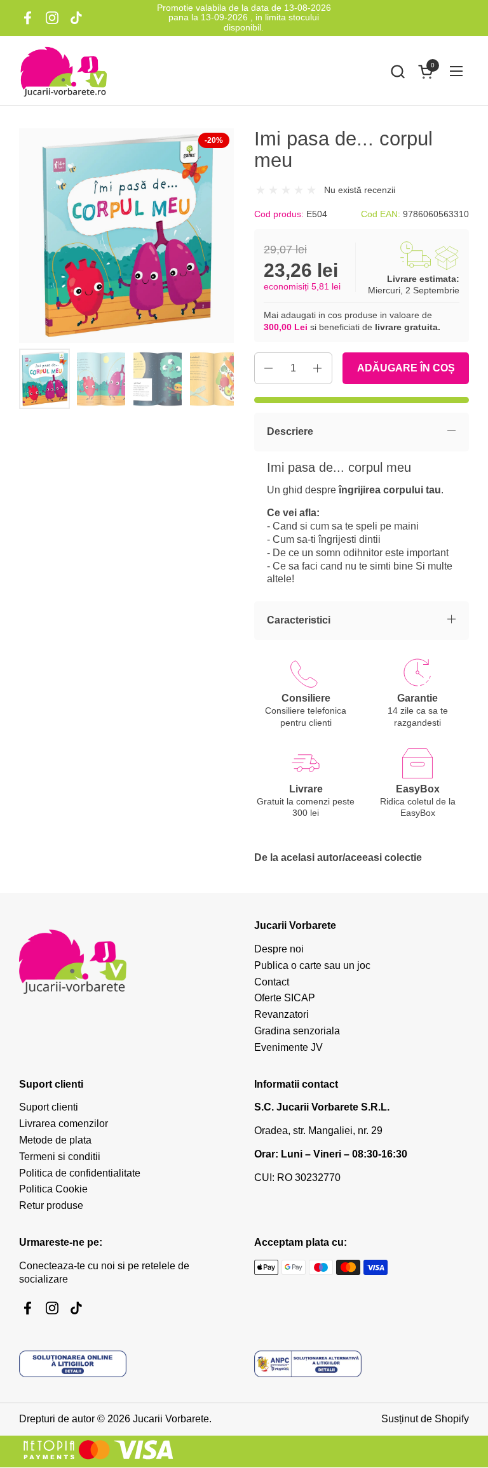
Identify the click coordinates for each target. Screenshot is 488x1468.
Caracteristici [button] (298, 620)
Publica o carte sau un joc (312, 965)
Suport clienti (48, 1107)
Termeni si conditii (59, 1156)
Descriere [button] (290, 431)
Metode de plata (55, 1140)
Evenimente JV (288, 1047)
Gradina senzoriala (297, 1030)
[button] (397, 71)
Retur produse (51, 1205)
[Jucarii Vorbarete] (63, 71)
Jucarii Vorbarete (171, 1418)
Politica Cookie (53, 1189)
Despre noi (279, 949)
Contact (271, 982)
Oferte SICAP (284, 997)
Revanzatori (281, 1014)
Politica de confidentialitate (79, 1173)
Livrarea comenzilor (63, 1123)
